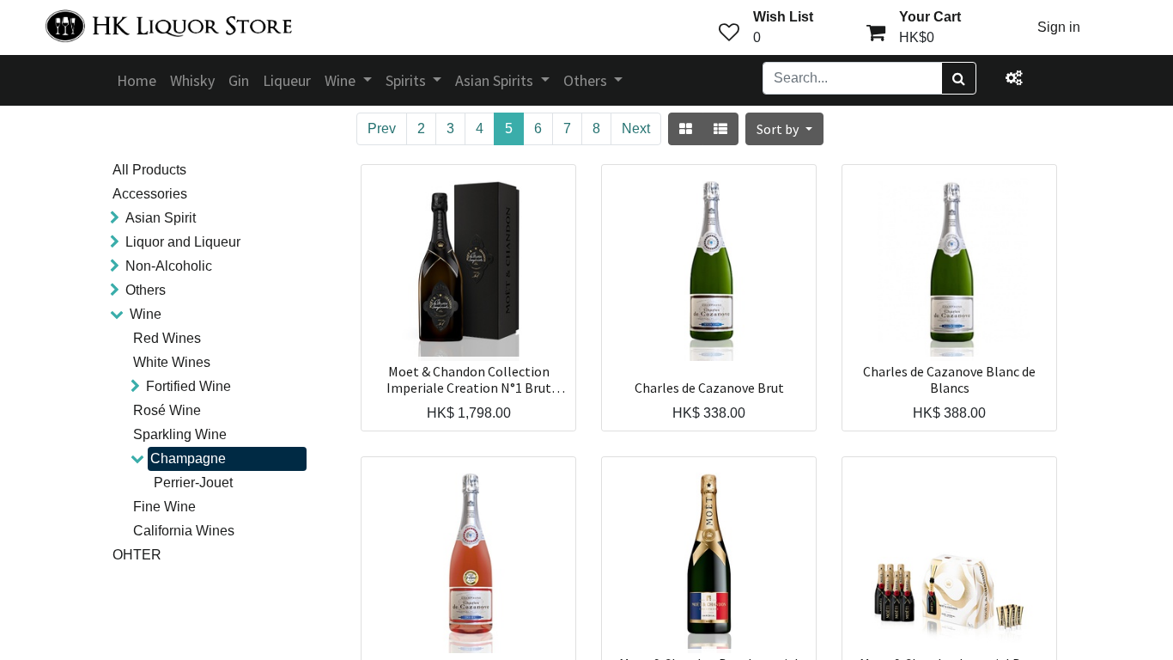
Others (145, 290)
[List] (720, 129)
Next (636, 128)
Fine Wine (164, 506)
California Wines (183, 530)
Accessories (149, 193)
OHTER (136, 554)
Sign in (1058, 27)
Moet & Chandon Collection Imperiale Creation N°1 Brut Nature (468, 380)
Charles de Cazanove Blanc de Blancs (949, 380)
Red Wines (167, 338)
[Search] (958, 78)
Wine (145, 314)
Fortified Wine (188, 386)
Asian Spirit (160, 218)
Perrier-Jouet (193, 482)
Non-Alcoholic (168, 266)
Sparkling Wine (180, 434)
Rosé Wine (167, 410)
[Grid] (685, 129)
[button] (784, 129)
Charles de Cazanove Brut (709, 388)
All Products (149, 169)
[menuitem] (136, 80)
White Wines (171, 362)
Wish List (783, 16)
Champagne (188, 458)
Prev (382, 128)
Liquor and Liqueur (182, 242)
